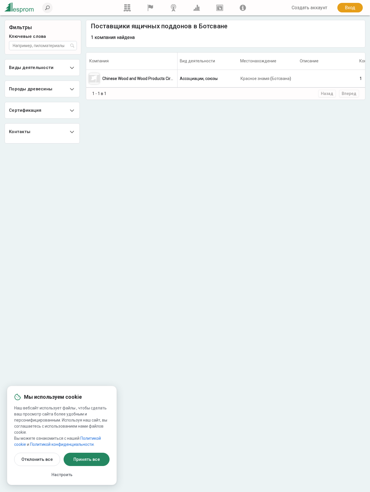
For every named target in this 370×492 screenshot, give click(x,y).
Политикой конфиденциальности (62, 444)
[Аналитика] (196, 7)
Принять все (86, 459)
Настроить (62, 474)
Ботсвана (281, 78)
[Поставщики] (150, 7)
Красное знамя (254, 78)
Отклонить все (37, 459)
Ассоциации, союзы (199, 78)
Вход (350, 7)
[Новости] (173, 7)
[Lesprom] (243, 7)
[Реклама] (220, 7)
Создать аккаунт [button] (309, 7)
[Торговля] (127, 7)
